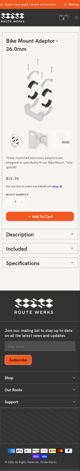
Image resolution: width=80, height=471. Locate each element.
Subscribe (18, 360)
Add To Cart (42, 216)
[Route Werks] (28, 17)
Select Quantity (17, 194)
